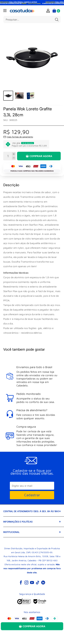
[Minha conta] (48, 10)
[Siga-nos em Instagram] (26, 582)
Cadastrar (32, 495)
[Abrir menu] (5, 10)
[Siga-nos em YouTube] (32, 582)
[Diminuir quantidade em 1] (13, 158)
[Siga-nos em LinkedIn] (43, 582)
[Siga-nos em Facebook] (21, 582)
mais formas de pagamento (20, 136)
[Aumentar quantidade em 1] (13, 154)
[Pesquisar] (57, 19)
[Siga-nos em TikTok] (38, 582)
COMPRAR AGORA (41, 156)
